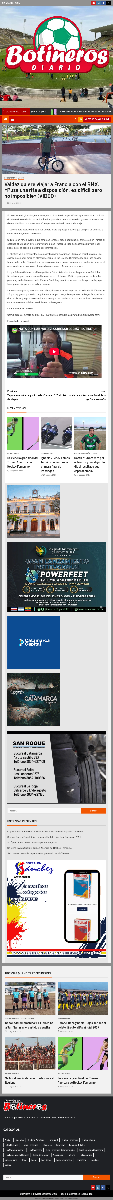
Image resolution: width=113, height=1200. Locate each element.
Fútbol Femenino (27, 1018)
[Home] (5, 119)
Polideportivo (10, 178)
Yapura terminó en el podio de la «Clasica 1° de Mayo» (31, 395)
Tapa (24, 1160)
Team (33, 1160)
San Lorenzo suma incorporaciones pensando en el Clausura (38, 853)
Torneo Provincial (64, 1160)
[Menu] (12, 119)
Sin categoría (11, 1160)
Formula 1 (53, 1140)
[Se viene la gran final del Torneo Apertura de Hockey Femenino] (23, 433)
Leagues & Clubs (77, 1145)
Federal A (19, 1140)
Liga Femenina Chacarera (91, 1150)
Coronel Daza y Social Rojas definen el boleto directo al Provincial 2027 (44, 837)
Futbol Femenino (70, 1140)
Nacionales (58, 1155)
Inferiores (47, 1145)
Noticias (71, 1155)
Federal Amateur (12, 1018)
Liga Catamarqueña (82, 453)
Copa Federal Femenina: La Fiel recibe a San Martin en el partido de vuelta (45, 831)
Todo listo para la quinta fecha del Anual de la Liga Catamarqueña (81, 395)
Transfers (81, 1160)
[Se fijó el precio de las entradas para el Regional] (30, 1053)
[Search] (76, 119)
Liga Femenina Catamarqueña (60, 1150)
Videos (21, 178)
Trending (94, 1160)
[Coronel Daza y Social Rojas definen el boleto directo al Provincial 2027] (83, 998)
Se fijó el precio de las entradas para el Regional (32, 842)
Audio (7, 1140)
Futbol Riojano (11, 1145)
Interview (60, 1145)
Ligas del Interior (41, 1155)
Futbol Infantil (89, 1140)
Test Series (46, 1160)
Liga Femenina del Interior (17, 1155)
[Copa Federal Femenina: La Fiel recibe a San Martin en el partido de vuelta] (30, 998)
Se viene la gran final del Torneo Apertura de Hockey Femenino (22, 462)
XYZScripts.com (71, 1199)
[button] (12, 119)
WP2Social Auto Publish (44, 1199)
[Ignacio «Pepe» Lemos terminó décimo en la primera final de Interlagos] (56, 433)
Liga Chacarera (64, 1018)
